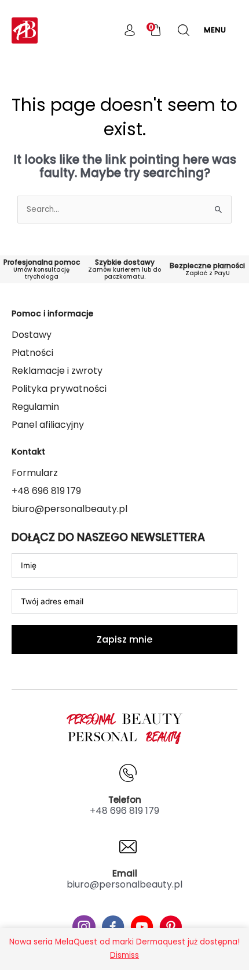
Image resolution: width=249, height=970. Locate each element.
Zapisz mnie (124, 639)
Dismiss (124, 955)
